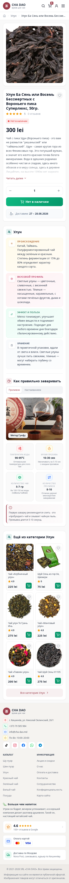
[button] (56, 6)
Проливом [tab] (14, 389)
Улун (14, 15)
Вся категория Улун (32, 693)
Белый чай (9, 789)
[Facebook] (23, 745)
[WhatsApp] (31, 745)
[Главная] (4, 15)
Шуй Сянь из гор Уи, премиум (48, 575)
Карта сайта (43, 795)
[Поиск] (43, 6)
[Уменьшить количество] (10, 190)
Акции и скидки (46, 760)
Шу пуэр (8, 760)
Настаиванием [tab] (33, 389)
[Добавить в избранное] (59, 95)
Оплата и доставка (47, 772)
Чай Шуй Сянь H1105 (49, 672)
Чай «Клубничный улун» (18, 575)
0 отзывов (34, 113)
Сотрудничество (46, 784)
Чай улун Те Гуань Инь (18, 625)
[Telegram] (40, 745)
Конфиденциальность (49, 789)
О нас (40, 766)
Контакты (42, 778)
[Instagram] (14, 745)
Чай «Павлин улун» (18, 672)
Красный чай (10, 778)
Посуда (7, 795)
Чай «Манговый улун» (46, 625)
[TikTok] (6, 745)
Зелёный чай (10, 784)
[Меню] (63, 6)
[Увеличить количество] (59, 190)
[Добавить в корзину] (29, 586)
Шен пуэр (8, 766)
